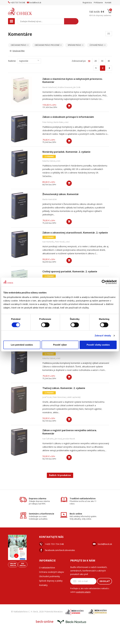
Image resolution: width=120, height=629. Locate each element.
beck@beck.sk (105, 544)
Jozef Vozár (47, 397)
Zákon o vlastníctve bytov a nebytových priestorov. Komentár (72, 80)
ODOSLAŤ (105, 581)
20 (95, 60)
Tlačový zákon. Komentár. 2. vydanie (63, 388)
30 (102, 60)
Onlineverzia (13, 564)
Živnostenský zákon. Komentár (60, 194)
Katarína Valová (48, 161)
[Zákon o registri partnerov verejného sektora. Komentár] (25, 442)
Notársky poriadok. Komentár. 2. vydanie (66, 151)
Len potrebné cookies (22, 345)
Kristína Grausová (65, 87)
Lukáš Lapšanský (73, 397)
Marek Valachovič (49, 87)
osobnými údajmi (83, 592)
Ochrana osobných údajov (51, 572)
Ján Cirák (76, 87)
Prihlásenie (98, 2)
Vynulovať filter (18, 51)
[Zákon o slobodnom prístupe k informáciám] (25, 128)
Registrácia (87, 2)
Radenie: (12, 60)
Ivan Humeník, (48, 241)
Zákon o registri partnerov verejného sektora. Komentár (69, 432)
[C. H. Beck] (26, 11)
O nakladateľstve (47, 567)
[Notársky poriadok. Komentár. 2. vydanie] (25, 163)
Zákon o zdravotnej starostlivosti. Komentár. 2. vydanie (75, 232)
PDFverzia (23, 564)
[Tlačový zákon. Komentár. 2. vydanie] (25, 400)
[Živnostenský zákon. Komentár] (25, 206)
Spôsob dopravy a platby (50, 580)
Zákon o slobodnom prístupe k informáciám (68, 116)
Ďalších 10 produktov (60, 475)
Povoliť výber (60, 345)
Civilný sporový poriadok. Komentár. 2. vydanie (69, 271)
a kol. (66, 122)
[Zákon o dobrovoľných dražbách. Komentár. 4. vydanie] (25, 361)
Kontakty (43, 585)
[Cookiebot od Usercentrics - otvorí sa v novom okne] (104, 282)
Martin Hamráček (49, 199)
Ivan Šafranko (48, 438)
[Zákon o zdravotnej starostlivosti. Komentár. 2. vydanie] (25, 244)
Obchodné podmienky (49, 576)
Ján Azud (58, 438)
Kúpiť (69, 106)
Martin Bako (59, 122)
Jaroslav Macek (69, 438)
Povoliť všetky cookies (98, 345)
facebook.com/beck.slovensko (60, 550)
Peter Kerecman (59, 397)
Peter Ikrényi (47, 122)
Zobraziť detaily (103, 335)
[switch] (45, 324)
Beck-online (76, 513)
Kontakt (108, 2)
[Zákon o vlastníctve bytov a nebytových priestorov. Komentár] (25, 90)
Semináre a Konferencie (41, 513)
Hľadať (71, 21)
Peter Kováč (60, 241)
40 (109, 60)
